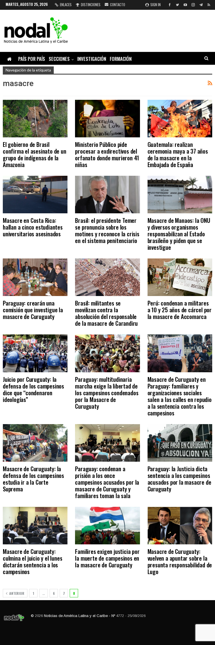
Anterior (16, 593)
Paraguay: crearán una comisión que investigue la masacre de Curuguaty (33, 310)
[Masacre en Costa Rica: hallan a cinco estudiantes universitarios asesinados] (35, 194)
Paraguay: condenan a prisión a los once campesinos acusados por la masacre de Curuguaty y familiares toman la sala (107, 482)
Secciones (59, 58)
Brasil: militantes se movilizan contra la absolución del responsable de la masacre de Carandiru (106, 313)
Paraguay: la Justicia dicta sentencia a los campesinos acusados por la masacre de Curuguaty (179, 478)
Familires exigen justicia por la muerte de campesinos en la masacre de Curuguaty (107, 558)
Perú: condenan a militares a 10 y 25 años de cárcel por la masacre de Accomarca (180, 310)
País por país (31, 58)
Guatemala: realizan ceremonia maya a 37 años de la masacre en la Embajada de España (178, 154)
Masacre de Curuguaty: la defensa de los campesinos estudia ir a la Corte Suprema (33, 478)
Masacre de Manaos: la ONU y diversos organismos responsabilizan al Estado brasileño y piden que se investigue (179, 233)
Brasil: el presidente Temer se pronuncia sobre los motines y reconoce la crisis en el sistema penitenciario (107, 230)
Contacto (117, 4)
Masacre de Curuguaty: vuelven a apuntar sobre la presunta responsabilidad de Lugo (180, 561)
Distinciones (91, 4)
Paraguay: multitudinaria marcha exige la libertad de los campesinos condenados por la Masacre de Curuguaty (106, 392)
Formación (121, 58)
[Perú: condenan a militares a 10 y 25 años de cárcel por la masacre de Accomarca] (180, 277)
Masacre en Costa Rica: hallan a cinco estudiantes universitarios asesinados (33, 227)
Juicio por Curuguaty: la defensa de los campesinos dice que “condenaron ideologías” (33, 389)
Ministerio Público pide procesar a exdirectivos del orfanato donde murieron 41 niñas (107, 154)
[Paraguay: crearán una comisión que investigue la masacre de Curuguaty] (35, 277)
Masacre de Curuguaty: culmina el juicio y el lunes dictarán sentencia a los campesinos (32, 561)
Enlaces (66, 4)
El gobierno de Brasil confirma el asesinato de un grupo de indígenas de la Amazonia (34, 154)
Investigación (91, 58)
